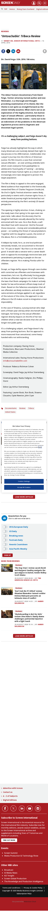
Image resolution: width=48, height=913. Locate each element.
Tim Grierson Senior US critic (28, 579)
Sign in (14, 46)
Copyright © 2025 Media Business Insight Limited (22, 891)
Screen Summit (11, 853)
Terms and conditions (11, 888)
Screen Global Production (15, 878)
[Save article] (45, 51)
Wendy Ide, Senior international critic (22, 41)
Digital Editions (10, 800)
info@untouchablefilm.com (15, 361)
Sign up (7, 555)
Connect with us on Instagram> (38, 808)
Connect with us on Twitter (13, 808)
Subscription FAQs (24, 893)
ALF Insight (9, 875)
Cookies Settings (24, 481)
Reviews (5, 31)
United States (10, 412)
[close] (46, 46)
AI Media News (10, 873)
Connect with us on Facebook (5, 808)
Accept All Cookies (23, 487)
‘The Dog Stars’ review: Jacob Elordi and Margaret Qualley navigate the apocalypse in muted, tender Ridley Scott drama (30, 571)
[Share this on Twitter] (8, 51)
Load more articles (24, 497)
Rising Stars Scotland (25, 9)
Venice (12, 9)
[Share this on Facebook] (3, 51)
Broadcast (8, 870)
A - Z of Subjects (10, 796)
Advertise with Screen (13, 788)
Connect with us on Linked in (22, 808)
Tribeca (31, 408)
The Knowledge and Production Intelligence (23, 881)
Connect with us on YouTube (30, 808)
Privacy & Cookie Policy (33, 888)
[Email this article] (18, 51)
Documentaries (11, 408)
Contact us (7, 792)
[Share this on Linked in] (13, 51)
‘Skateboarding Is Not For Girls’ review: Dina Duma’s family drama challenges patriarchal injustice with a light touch (29, 617)
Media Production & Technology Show (21, 855)
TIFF (5, 9)
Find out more (9, 840)
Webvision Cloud (30, 901)
